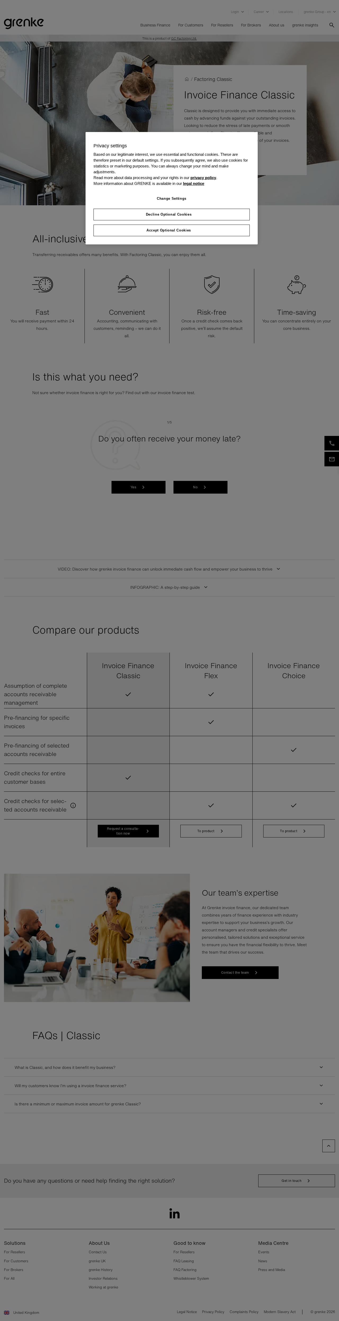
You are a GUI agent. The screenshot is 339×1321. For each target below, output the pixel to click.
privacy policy (203, 178)
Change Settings (171, 199)
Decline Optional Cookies (169, 214)
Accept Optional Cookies (168, 230)
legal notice (193, 183)
